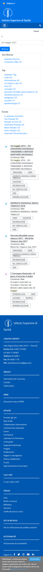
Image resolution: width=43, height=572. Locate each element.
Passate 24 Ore (12, 122)
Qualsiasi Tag (10, 74)
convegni (10, 89)
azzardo (9, 100)
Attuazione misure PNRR (14, 401)
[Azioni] (4, 3)
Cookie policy (9, 385)
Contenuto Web (13, 62)
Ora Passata (11, 119)
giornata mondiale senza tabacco (21, 92)
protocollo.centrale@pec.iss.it (20, 362)
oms (7, 86)
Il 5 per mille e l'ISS (11, 481)
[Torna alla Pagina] (2, 36)
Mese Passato (12, 127)
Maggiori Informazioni (19, 569)
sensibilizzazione (13, 95)
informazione (11, 80)
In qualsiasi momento (13, 116)
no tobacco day (13, 83)
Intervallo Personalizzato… (16, 133)
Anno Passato (12, 130)
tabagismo (10, 97)
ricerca (29, 298)
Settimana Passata (14, 124)
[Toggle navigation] (4, 25)
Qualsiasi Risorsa (11, 59)
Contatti (7, 382)
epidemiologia (12, 103)
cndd (8, 77)
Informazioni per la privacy (14, 378)
